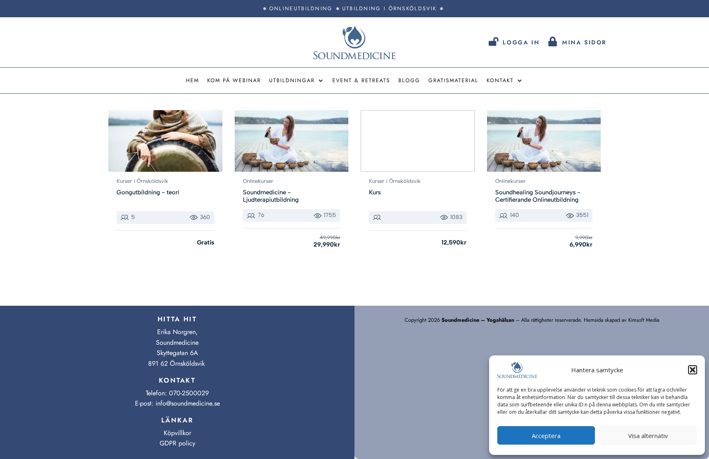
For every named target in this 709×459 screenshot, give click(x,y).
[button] (692, 370)
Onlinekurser (258, 181)
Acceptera (546, 435)
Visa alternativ (648, 435)
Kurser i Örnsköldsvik (142, 181)
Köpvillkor (177, 433)
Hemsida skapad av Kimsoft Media (621, 320)
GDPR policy (177, 443)
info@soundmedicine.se (188, 403)
